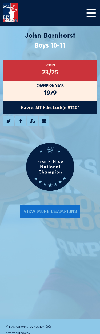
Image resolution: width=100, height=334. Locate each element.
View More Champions (50, 211)
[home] (16, 13)
